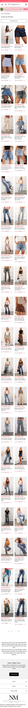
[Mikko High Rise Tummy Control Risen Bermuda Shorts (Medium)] (7, 155)
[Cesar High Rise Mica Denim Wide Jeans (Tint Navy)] (7, 516)
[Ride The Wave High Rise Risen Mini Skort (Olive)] (7, 336)
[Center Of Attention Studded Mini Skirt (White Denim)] (7, 64)
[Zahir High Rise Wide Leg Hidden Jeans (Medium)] (21, 486)
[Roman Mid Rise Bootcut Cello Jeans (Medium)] (7, 216)
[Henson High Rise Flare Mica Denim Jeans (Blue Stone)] (21, 608)
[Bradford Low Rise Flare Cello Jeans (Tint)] (7, 306)
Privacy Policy (16, 702)
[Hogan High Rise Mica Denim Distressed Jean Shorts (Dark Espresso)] (21, 306)
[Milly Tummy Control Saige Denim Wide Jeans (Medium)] (7, 455)
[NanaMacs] (14, 4)
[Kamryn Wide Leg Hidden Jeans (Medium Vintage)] (7, 426)
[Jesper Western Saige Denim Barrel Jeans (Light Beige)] (7, 124)
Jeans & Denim (7, 13)
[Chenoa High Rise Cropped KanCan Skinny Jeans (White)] (21, 275)
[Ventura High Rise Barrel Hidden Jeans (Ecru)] (21, 396)
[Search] (6, 4)
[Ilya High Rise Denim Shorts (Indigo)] (21, 34)
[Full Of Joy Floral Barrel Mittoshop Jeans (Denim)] (7, 367)
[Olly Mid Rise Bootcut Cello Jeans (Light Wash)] (21, 216)
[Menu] (2, 4)
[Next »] (18, 631)
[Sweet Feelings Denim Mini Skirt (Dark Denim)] (21, 455)
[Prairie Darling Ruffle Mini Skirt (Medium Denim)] (7, 94)
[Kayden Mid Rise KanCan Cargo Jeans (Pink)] (7, 245)
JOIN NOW (14, 674)
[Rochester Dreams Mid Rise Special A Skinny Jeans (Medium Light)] (7, 577)
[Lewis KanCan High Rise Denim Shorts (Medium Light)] (21, 245)
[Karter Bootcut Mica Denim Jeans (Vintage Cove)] (7, 275)
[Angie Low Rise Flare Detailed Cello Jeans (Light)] (21, 516)
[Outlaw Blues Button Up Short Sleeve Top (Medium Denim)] (21, 124)
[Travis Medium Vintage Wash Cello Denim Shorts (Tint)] (21, 94)
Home (2, 13)
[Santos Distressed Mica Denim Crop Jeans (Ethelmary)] (21, 577)
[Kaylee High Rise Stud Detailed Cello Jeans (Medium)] (21, 547)
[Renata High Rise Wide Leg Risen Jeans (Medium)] (21, 367)
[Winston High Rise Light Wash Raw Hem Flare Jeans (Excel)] (21, 185)
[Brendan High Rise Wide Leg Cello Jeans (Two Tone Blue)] (7, 185)
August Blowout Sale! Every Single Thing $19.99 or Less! (12, 1)
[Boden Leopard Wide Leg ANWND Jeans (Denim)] (7, 608)
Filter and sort (14, 20)
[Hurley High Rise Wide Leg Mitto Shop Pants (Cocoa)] (21, 336)
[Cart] (26, 4)
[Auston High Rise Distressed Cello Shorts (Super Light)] (21, 64)
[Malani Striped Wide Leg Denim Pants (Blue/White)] (21, 426)
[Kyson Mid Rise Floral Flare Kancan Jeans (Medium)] (7, 396)
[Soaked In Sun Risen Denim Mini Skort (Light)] (21, 155)
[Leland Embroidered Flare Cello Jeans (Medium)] (7, 547)
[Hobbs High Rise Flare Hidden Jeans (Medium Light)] (7, 486)
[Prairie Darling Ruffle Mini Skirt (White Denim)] (7, 34)
